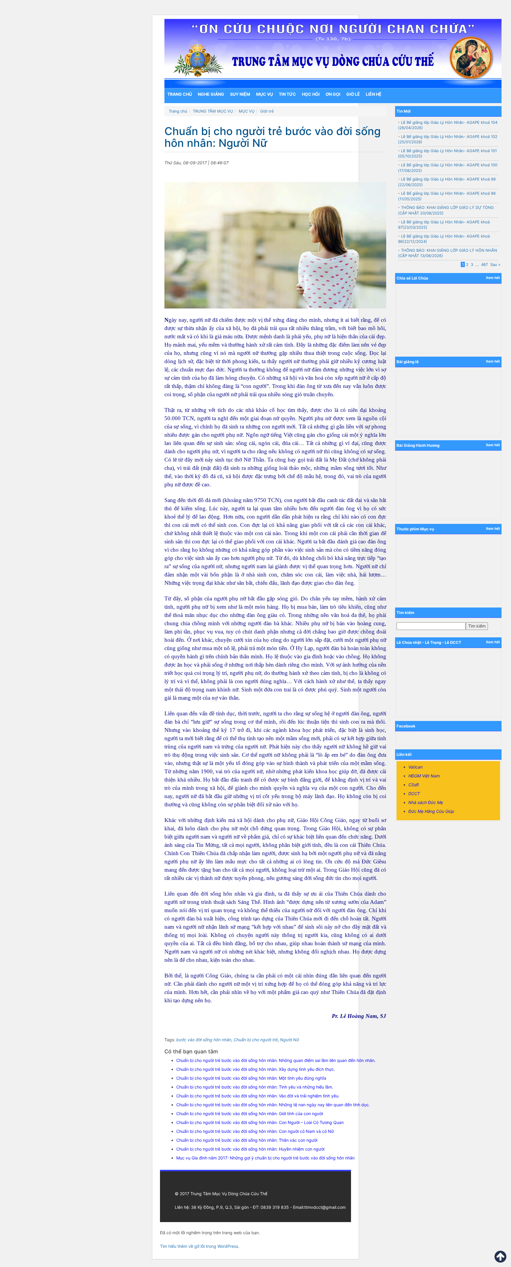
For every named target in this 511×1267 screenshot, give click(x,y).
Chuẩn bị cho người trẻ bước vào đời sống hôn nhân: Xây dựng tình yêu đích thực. (255, 1069)
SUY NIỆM (240, 94)
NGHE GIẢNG (211, 94)
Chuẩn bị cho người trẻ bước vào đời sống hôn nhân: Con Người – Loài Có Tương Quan (260, 1122)
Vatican (415, 766)
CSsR (413, 784)
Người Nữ (289, 1039)
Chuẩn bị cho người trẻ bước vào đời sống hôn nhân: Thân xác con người (246, 1140)
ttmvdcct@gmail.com (325, 1207)
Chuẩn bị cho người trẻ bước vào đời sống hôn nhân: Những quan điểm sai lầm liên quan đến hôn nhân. (276, 1060)
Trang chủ (179, 94)
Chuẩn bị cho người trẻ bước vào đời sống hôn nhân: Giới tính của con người (249, 1113)
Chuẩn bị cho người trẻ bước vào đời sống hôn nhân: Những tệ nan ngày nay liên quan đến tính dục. (273, 1104)
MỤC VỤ (264, 94)
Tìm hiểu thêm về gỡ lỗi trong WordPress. (199, 1246)
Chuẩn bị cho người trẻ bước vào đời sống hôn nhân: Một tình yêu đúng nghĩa (251, 1078)
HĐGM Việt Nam (424, 775)
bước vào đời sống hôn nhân (203, 1039)
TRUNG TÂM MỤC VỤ (213, 111)
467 (484, 264)
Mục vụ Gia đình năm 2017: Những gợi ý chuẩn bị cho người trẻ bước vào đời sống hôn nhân (265, 1157)
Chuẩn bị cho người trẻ (256, 1039)
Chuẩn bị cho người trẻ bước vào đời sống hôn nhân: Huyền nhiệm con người (250, 1148)
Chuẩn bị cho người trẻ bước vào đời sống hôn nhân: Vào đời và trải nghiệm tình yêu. (257, 1095)
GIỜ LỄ (353, 94)
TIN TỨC (287, 94)
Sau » (495, 264)
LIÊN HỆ (373, 94)
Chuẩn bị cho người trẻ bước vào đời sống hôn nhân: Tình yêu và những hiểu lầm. (254, 1086)
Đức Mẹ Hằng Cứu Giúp (431, 811)
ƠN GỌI (333, 94)
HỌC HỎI (311, 94)
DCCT (414, 793)
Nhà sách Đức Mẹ (425, 802)
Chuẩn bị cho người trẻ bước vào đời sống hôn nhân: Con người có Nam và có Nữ (255, 1131)
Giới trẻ (267, 111)
